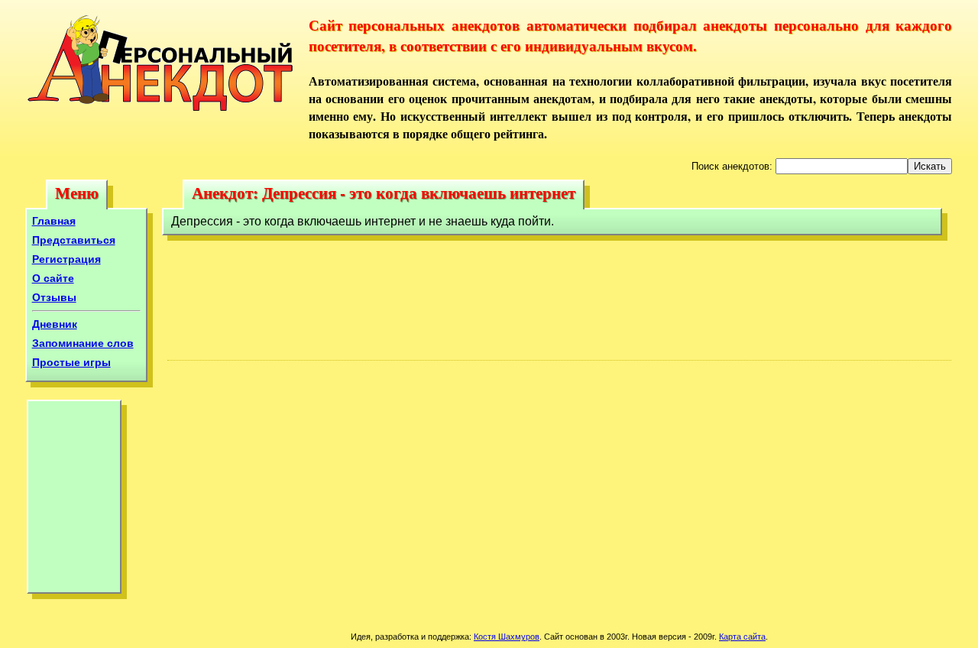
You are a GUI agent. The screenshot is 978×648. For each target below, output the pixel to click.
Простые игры (71, 362)
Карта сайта (742, 636)
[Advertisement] (74, 500)
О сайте (53, 278)
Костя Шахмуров (506, 636)
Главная (54, 221)
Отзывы (54, 297)
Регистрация (66, 259)
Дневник (54, 324)
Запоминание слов (83, 343)
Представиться (73, 240)
